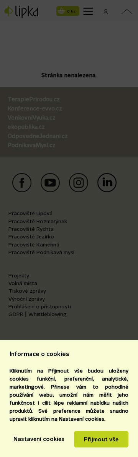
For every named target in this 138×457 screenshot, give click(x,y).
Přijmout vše (101, 439)
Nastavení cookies (38, 439)
